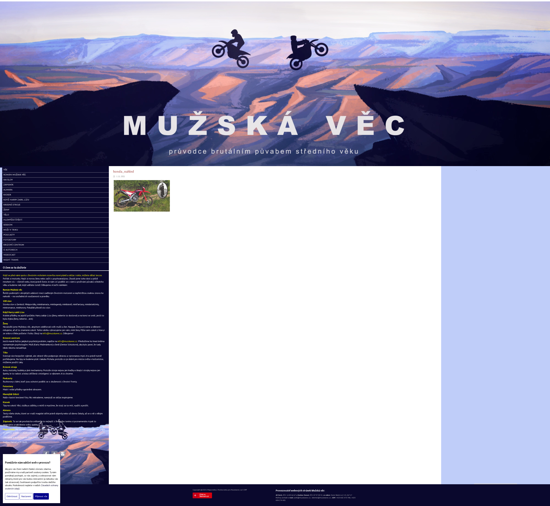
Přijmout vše (41, 496)
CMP (245, 490)
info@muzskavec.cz (52, 333)
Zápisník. (8, 421)
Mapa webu (211, 490)
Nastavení (26, 496)
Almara (6, 410)
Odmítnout (12, 496)
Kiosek (6, 402)
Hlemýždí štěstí (11, 394)
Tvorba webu (223, 490)
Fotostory (8, 386)
